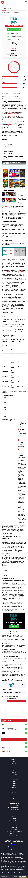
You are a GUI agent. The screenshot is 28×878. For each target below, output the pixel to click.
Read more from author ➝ (15, 714)
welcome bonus (11, 124)
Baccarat (4, 206)
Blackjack (4, 205)
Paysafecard (22, 271)
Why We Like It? (17, 98)
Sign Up (4, 96)
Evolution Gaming (12, 113)
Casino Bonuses (17, 93)
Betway (8, 733)
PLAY (16, 701)
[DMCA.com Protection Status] (22, 877)
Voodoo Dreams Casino (12, 724)
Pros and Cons (5, 95)
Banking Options (17, 95)
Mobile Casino (16, 96)
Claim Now (14, 626)
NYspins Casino (10, 728)
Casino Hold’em (17, 205)
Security (4, 98)
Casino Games (5, 93)
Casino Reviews (9, 12)
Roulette (10, 205)
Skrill (10, 271)
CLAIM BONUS (16, 29)
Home (3, 12)
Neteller (7, 271)
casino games (11, 116)
